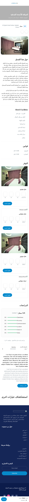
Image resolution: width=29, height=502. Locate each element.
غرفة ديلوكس (22, 281)
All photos (17, 51)
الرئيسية (25, 17)
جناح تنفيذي (23, 189)
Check (4, 499)
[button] (6, 3)
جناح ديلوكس (22, 214)
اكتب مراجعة (23, 385)
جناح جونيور (23, 256)
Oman (21, 17)
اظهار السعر (7, 203)
